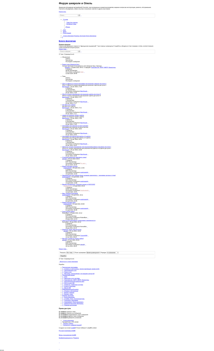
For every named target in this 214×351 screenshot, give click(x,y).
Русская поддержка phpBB (67, 330)
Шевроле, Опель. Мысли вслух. (72, 229)
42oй (81, 72)
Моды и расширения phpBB (67, 335)
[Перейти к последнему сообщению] (84, 72)
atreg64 (64, 159)
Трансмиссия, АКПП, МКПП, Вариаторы (103, 67)
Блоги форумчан (67, 41)
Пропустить (62, 11)
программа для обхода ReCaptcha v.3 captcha (76, 136)
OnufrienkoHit (68, 186)
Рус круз (82, 163)
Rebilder (67, 67)
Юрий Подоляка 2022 (69, 202)
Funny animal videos (68, 211)
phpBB (73, 328)
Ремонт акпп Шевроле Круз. (70, 64)
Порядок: (104, 252)
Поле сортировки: (80, 252)
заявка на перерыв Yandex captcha (73, 115)
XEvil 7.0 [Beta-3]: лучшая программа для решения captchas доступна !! (84, 83)
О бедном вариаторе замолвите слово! (74, 157)
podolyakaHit (67, 168)
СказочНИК (83, 235)
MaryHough (65, 86)
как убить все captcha (68, 104)
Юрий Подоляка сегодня (69, 166)
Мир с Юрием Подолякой (70, 193)
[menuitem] (72, 22)
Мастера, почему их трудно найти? (73, 238)
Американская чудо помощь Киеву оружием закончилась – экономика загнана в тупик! (89, 175)
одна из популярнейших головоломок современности (78, 220)
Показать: (63, 252)
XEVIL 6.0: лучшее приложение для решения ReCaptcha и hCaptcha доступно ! (86, 147)
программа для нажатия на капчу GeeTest (75, 125)
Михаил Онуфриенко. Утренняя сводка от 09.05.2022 (78, 184)
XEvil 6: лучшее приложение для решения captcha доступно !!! (81, 94)
